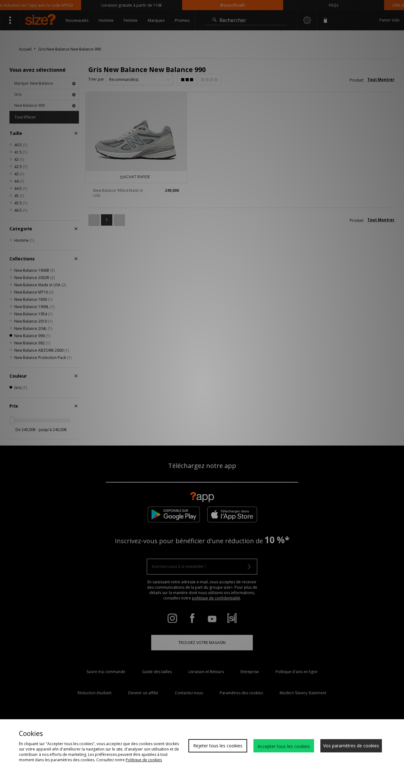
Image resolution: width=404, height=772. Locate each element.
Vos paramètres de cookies (351, 746)
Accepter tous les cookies (284, 746)
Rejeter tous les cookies (217, 746)
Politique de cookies (144, 760)
